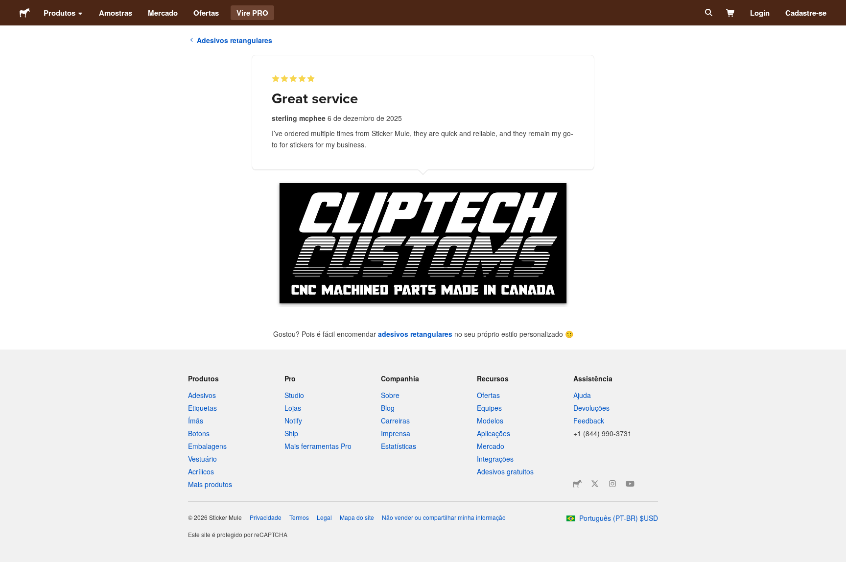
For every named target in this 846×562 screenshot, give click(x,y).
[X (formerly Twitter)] (595, 484)
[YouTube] (630, 484)
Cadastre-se (805, 12)
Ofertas (206, 12)
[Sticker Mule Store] (577, 484)
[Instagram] (612, 484)
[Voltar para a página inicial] (25, 12)
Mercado (163, 12)
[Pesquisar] (707, 12)
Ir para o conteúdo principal (7, 7)
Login (760, 12)
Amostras (115, 12)
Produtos (59, 12)
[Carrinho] (730, 12)
